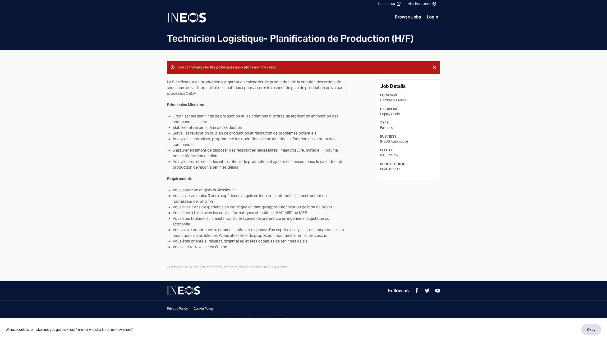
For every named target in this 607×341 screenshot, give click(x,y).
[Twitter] (427, 290)
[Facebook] (416, 290)
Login (432, 17)
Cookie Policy (203, 308)
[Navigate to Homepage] (186, 17)
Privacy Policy (177, 308)
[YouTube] (437, 290)
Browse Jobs (408, 17)
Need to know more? (117, 330)
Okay (591, 330)
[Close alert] (434, 67)
